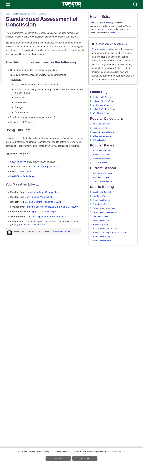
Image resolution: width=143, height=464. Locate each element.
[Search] (135, 5)
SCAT (59, 166)
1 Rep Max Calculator (102, 136)
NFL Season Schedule (102, 173)
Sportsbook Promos (101, 200)
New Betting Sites (100, 224)
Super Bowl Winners (102, 159)
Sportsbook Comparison (103, 237)
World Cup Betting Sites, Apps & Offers (110, 233)
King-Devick (49, 166)
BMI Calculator (99, 140)
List (29, 14)
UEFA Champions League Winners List (46, 216)
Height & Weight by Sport (104, 109)
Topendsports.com (101, 49)
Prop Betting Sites (101, 204)
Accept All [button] (85, 458)
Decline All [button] (58, 458)
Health (15, 14)
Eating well (94, 23)
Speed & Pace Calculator (104, 132)
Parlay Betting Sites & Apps (105, 212)
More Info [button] (121, 451)
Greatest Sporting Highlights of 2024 (43, 202)
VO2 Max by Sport (101, 113)
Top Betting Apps (100, 196)
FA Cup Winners (100, 163)
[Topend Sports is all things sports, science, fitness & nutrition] (71, 4)
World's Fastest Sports (35, 224)
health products (117, 32)
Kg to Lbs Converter (101, 124)
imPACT (38, 166)
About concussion (19, 162)
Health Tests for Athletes (22, 176)
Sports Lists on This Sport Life (46, 211)
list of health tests (104, 29)
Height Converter (100, 128)
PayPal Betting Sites (101, 220)
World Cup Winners (101, 155)
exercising (108, 23)
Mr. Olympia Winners (102, 105)
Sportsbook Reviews (102, 241)
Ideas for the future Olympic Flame (43, 192)
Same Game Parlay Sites (104, 208)
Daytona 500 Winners (102, 97)
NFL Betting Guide (101, 177)
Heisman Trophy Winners (104, 101)
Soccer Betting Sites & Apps (105, 228)
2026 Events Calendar (102, 181)
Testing (23, 14)
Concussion (38, 14)
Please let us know (61, 231)
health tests (25, 171)
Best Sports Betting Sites (104, 192)
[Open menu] (8, 5)
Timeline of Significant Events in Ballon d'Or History (52, 207)
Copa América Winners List (38, 197)
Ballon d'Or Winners (101, 151)
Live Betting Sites (100, 216)
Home (8, 14)
